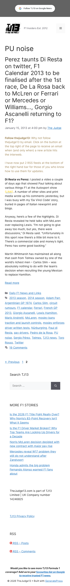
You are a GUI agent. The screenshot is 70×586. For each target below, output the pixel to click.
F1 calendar (24, 307)
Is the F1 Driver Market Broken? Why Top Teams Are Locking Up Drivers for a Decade (34, 432)
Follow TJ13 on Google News (38, 8)
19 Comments (18, 347)
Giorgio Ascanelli (24, 313)
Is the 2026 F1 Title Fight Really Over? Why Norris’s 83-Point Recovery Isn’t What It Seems (34, 418)
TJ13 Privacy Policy (22, 516)
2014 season (36, 298)
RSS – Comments (23, 551)
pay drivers (21, 332)
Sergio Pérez (22, 337)
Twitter (19, 342)
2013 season (17, 298)
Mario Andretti (14, 317)
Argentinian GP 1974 (18, 303)
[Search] (55, 386)
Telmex (36, 337)
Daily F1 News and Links (25, 293)
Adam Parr (53, 298)
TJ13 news (50, 337)
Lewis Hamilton (47, 313)
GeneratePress (54, 580)
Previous (12, 362)
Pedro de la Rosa (41, 332)
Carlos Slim (40, 303)
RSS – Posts (20, 543)
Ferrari (38, 307)
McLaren (31, 317)
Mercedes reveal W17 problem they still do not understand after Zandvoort (33, 455)
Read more (12, 282)
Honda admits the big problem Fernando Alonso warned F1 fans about (31, 469)
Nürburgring (39, 327)
